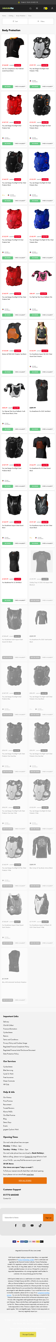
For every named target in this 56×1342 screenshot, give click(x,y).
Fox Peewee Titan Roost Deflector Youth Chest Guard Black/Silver (13, 412)
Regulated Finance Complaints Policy (16, 1046)
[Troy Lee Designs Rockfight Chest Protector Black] (14, 447)
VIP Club (6, 1084)
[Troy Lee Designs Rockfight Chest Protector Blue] (14, 675)
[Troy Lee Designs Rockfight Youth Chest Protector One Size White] (14, 790)
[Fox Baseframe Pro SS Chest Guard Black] (42, 447)
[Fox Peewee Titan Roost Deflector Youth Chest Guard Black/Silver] (14, 390)
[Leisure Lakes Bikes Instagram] (24, 1225)
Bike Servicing (8, 1070)
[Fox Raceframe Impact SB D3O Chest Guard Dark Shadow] (42, 333)
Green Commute (9, 1081)
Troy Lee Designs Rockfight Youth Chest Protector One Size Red (41, 755)
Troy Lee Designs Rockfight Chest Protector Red (11, 127)
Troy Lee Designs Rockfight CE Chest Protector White (40, 812)
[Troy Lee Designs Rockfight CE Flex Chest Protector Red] (14, 276)
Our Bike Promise (9, 1115)
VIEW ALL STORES (25, 1180)
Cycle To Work (8, 1074)
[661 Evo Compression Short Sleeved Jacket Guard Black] (14, 47)
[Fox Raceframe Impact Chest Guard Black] (14, 504)
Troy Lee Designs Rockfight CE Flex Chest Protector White (14, 869)
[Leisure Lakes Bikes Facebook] (16, 1225)
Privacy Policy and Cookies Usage (15, 1043)
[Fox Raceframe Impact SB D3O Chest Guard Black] (42, 504)
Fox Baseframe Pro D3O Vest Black (40, 411)
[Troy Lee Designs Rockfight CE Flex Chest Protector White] (14, 847)
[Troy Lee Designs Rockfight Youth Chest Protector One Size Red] (42, 733)
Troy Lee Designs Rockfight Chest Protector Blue (11, 698)
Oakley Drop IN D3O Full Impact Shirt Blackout (41, 584)
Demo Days (7, 1122)
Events (5, 1126)
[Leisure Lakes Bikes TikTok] (40, 1225)
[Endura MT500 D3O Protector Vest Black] (14, 333)
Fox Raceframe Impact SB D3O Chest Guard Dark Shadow (41, 355)
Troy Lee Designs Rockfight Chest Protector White (39, 70)
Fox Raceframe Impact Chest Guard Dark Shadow (12, 926)
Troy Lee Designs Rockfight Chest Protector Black (11, 469)
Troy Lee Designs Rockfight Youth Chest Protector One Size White (13, 812)
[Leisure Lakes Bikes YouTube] (32, 1225)
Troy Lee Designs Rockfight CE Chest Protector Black (40, 127)
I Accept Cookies (28, 1334)
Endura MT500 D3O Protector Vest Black (14, 354)
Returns (5, 1036)
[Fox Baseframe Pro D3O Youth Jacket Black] (42, 618)
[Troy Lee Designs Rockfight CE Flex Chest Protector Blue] (42, 219)
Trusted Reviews (8, 1108)
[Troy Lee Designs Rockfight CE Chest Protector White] (42, 790)
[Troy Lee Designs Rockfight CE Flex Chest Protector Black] (14, 161)
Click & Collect (8, 1025)
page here (30, 1174)
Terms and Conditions (10, 1039)
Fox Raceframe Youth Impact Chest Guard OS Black (12, 641)
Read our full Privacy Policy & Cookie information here (28, 1328)
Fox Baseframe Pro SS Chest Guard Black (40, 469)
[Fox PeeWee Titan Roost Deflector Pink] (42, 276)
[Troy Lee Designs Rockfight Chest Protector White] (42, 47)
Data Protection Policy (11, 1054)
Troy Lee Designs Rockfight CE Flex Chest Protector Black (14, 184)
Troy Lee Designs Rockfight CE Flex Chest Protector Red (14, 298)
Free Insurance (8, 1077)
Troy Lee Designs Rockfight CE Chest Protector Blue (40, 184)
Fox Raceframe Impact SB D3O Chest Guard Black (41, 527)
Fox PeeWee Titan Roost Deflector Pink (41, 297)
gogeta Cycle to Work (10, 1129)
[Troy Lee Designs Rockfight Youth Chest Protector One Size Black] (42, 675)
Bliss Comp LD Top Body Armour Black (41, 868)
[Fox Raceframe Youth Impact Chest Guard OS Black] (14, 618)
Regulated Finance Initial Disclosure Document (19, 1050)
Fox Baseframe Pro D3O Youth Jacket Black (41, 641)
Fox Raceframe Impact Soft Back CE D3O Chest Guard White (40, 926)
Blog (5, 1119)
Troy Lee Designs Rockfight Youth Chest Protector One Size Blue (13, 755)
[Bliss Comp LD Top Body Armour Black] (42, 847)
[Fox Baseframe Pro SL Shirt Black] (14, 561)
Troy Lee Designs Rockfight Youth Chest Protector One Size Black (41, 698)
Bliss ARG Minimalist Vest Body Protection (14, 982)
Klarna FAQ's (8, 1111)
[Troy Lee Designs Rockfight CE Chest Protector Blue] (42, 161)
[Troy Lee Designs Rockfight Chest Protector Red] (14, 104)
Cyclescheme (7, 1032)
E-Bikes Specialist (29, 2)
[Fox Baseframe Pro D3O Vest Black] (42, 390)
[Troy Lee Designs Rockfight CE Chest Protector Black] (42, 104)
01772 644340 (11, 1194)
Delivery (6, 1021)
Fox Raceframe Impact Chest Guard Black (12, 527)
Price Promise (8, 1101)
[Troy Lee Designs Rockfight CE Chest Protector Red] (14, 219)
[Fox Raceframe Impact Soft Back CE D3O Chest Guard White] (42, 904)
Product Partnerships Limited (26, 1260)
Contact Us (7, 1198)
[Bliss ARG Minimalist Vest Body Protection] (14, 961)
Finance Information (10, 1029)
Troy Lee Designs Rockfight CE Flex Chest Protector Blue (41, 241)
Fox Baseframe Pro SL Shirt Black (12, 582)
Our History (7, 1097)
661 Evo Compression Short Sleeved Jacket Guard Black (13, 70)
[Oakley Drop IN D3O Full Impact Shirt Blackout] (42, 561)
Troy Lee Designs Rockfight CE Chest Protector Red (12, 241)
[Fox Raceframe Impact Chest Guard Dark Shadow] (14, 904)
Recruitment (7, 1104)
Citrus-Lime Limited (35, 1251)
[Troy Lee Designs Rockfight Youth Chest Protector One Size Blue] (14, 733)
